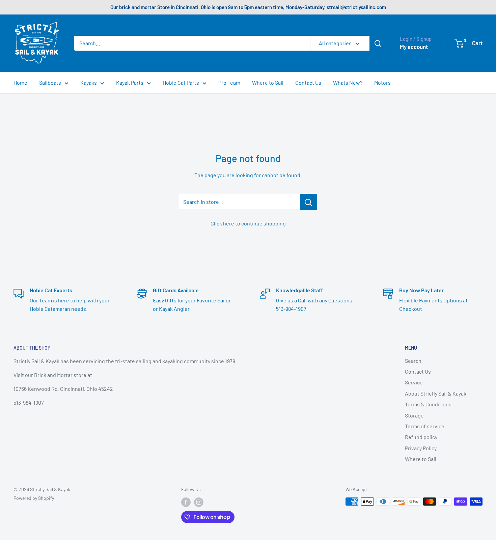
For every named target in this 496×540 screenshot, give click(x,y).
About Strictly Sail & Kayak (435, 393)
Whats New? (347, 82)
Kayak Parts (129, 82)
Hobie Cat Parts (181, 82)
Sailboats (50, 82)
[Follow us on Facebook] (186, 502)
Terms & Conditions (428, 404)
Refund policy (421, 437)
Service (414, 382)
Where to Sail (267, 82)
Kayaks (88, 82)
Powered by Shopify (33, 498)
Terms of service (424, 426)
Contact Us (308, 82)
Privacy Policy (421, 448)
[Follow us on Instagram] (198, 502)
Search (413, 360)
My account (414, 46)
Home (20, 82)
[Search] (377, 43)
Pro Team (229, 82)
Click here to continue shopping (248, 223)
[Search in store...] (308, 202)
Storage (414, 415)
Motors (382, 82)
